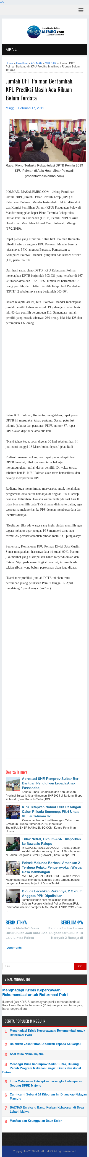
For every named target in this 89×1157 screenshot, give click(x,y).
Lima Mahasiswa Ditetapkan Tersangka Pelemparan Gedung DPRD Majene (46, 1083)
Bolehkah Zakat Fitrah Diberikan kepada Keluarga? (45, 1044)
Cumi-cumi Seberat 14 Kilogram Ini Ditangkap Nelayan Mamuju (48, 1096)
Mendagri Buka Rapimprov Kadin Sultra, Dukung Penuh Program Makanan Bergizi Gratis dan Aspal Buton (41, 1068)
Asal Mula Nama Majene (27, 1054)
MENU (11, 49)
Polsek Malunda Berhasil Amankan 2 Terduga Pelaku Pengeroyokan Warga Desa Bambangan (51, 867)
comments (14, 947)
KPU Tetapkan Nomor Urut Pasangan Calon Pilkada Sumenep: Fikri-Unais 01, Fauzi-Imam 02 (51, 811)
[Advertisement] (44, 369)
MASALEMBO (44, 1151)
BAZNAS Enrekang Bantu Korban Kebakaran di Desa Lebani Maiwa (47, 1109)
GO (80, 966)
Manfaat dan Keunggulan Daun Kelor (36, 1120)
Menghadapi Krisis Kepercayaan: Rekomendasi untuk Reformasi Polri (35, 992)
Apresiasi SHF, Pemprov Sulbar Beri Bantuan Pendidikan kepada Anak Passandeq (50, 783)
